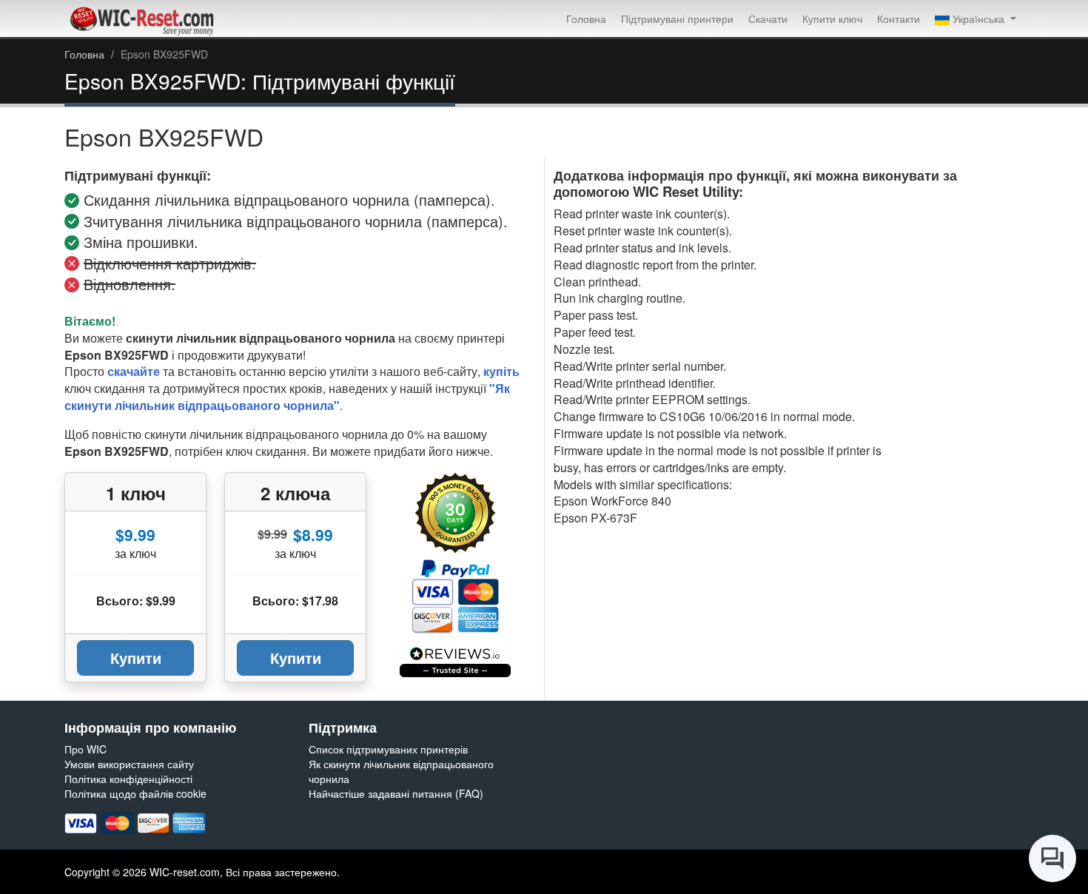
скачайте (133, 371)
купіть (501, 371)
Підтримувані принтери (677, 18)
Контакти (898, 18)
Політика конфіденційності (128, 778)
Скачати (768, 18)
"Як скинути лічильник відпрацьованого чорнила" (287, 397)
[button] (975, 18)
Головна (586, 18)
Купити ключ (832, 18)
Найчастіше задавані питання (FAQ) (396, 793)
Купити (135, 657)
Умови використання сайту (129, 763)
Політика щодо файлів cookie (135, 793)
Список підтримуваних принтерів (388, 749)
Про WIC (85, 749)
